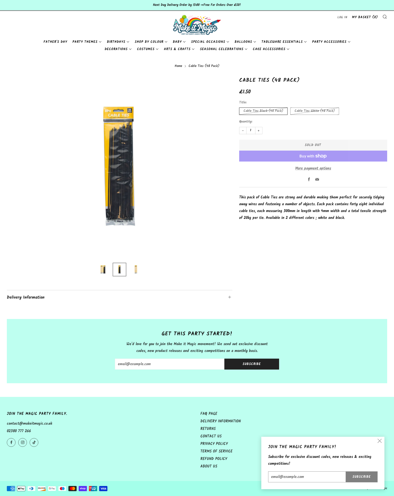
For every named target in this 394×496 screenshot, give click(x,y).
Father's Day (55, 41)
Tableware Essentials (282, 41)
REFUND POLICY (213, 459)
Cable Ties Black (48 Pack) (263, 111)
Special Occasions (208, 41)
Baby (177, 41)
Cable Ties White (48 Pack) (315, 111)
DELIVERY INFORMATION (220, 421)
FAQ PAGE (208, 414)
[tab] (103, 269)
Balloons (243, 41)
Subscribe (252, 364)
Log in (342, 17)
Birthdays (116, 41)
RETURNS (208, 429)
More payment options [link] (313, 168)
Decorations (116, 49)
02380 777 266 (19, 431)
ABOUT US (208, 466)
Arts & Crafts (177, 49)
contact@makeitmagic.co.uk (29, 424)
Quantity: (245, 121)
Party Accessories (329, 41)
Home (178, 66)
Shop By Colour (149, 41)
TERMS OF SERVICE (216, 451)
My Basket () (365, 17)
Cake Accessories (269, 49)
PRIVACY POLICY (214, 444)
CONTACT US (211, 436)
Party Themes (85, 41)
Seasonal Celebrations (222, 49)
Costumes (146, 49)
